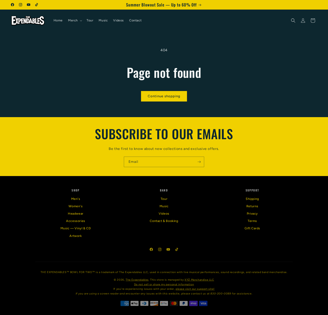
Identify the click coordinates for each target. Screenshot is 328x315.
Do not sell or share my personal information (164, 284)
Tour (164, 199)
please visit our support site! (195, 288)
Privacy (252, 214)
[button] (74, 20)
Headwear (75, 214)
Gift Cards (252, 228)
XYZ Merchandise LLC (199, 279)
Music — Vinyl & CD (75, 228)
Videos (164, 214)
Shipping (252, 199)
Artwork (75, 236)
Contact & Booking (164, 221)
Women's (76, 206)
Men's (75, 199)
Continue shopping (164, 96)
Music (164, 206)
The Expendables (137, 279)
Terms (252, 221)
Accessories (75, 221)
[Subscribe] (199, 162)
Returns (252, 206)
